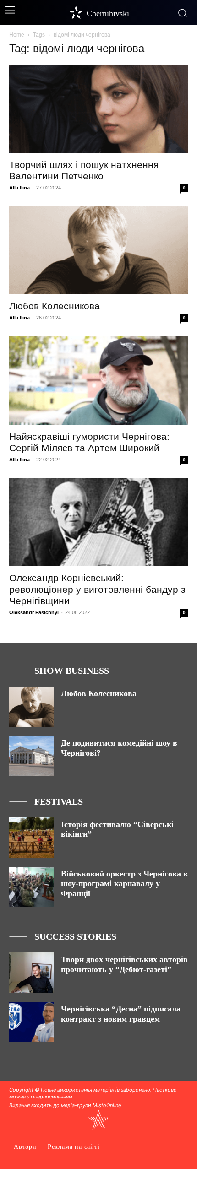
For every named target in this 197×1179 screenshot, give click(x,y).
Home (16, 35)
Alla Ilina (19, 187)
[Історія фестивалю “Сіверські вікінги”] (31, 837)
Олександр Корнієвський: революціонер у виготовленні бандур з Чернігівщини (97, 589)
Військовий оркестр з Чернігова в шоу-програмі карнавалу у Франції (124, 883)
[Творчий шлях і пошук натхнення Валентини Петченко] (98, 109)
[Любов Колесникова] (98, 250)
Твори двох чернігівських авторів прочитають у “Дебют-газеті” (124, 964)
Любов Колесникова (54, 306)
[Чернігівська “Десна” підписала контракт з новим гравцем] (31, 1022)
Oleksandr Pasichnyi (34, 612)
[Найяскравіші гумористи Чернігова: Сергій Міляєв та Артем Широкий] (98, 380)
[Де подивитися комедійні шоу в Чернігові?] (31, 756)
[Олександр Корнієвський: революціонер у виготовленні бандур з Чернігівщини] (98, 522)
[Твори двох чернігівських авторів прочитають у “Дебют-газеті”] (31, 972)
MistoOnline (107, 1105)
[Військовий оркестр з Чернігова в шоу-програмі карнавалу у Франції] (31, 887)
